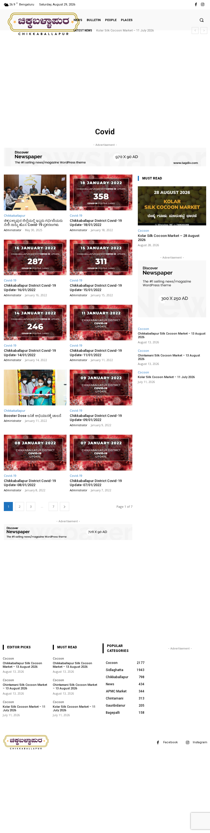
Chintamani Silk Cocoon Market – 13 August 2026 (169, 357)
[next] (203, 30)
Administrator (12, 230)
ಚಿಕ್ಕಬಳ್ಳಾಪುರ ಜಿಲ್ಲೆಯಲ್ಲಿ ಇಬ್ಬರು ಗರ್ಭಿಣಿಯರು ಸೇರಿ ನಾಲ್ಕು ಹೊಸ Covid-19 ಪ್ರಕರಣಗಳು (33, 223)
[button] (201, 20)
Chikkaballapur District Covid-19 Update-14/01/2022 (30, 353)
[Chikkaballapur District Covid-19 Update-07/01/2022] (101, 453)
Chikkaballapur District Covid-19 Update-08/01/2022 (30, 483)
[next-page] (64, 506)
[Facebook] (195, 4)
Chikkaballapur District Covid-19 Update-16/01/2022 (30, 287)
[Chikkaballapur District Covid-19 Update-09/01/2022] (101, 387)
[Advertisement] (105, 84)
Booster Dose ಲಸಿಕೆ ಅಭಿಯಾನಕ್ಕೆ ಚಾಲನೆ (32, 416)
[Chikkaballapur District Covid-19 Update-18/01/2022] (101, 192)
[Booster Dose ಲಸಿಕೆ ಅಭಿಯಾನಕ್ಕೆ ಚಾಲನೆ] (35, 387)
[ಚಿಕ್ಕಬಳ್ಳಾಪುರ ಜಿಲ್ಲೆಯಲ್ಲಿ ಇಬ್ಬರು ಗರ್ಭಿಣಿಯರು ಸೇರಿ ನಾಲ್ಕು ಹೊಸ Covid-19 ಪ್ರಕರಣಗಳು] (35, 192)
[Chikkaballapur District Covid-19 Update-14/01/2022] (35, 323)
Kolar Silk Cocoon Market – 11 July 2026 (125, 30)
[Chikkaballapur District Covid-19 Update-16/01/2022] (35, 257)
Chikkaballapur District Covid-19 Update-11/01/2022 (96, 353)
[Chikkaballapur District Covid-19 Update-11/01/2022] (101, 323)
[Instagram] (202, 4)
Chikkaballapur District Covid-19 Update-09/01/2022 (96, 418)
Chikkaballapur (14, 215)
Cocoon (143, 230)
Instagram (200, 742)
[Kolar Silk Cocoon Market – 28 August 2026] (172, 205)
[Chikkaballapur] (44, 24)
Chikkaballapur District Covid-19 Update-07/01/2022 (96, 483)
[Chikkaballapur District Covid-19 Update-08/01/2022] (35, 453)
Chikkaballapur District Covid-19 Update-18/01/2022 (96, 223)
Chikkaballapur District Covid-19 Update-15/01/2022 (96, 287)
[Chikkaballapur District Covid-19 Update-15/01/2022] (101, 257)
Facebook (170, 742)
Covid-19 (76, 215)
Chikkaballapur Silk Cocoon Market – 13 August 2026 (22, 665)
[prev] (195, 30)
